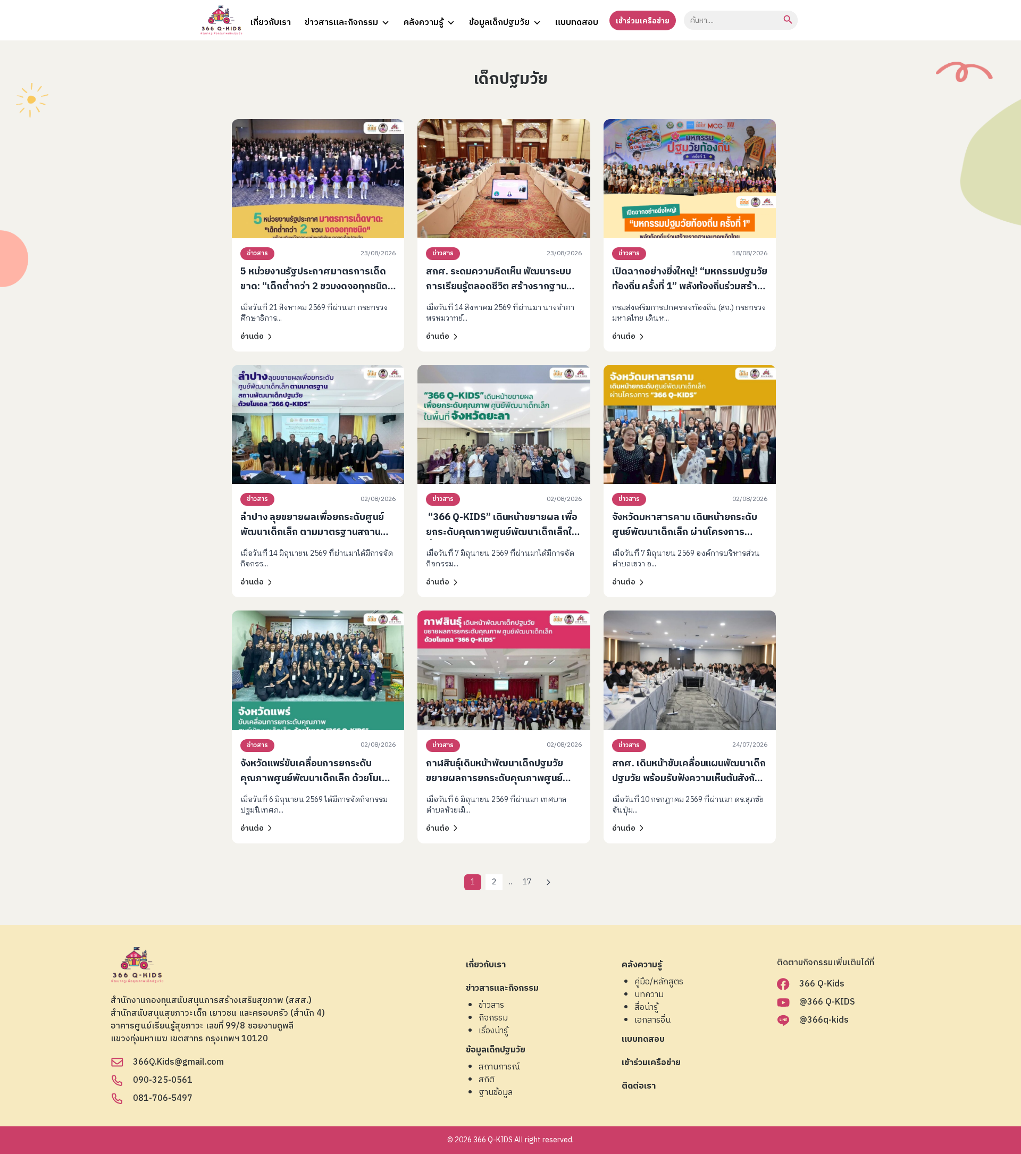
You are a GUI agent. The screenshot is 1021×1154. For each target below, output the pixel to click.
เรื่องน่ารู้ (493, 1031)
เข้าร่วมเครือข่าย (642, 21)
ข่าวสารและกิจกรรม (341, 22)
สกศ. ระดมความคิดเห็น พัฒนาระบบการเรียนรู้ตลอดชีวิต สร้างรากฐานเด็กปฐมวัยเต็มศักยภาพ (498, 287)
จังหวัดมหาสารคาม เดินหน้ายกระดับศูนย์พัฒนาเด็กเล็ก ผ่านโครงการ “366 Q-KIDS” (684, 532)
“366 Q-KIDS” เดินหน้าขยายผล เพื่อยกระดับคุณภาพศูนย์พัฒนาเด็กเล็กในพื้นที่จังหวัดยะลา (502, 532)
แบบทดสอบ (576, 22)
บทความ (649, 995)
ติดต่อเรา (639, 1086)
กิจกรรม (493, 1018)
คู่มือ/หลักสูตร (658, 982)
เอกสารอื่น (652, 1020)
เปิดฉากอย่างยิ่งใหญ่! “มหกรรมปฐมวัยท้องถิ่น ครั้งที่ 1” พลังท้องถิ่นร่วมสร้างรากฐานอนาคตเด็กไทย (689, 287)
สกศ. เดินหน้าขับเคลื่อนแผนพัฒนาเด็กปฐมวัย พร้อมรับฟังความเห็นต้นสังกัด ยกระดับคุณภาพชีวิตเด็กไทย (689, 778)
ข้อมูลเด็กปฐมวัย (499, 22)
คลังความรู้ (423, 22)
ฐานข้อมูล (496, 1092)
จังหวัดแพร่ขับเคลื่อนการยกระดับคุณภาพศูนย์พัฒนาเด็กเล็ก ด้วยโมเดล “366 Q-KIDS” (317, 778)
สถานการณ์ (499, 1067)
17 (527, 882)
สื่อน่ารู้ (646, 1007)
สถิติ (487, 1080)
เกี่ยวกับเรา (270, 22)
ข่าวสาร (257, 253)
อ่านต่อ (252, 336)
